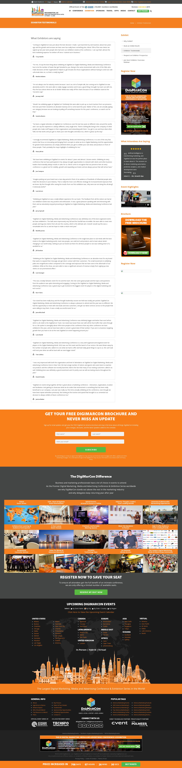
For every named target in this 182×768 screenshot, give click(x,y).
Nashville (58, 624)
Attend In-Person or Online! (95, 2)
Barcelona (106, 624)
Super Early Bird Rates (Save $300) (119, 2)
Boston (36, 624)
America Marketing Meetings (143, 705)
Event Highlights (130, 186)
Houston (37, 640)
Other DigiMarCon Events (142, 2)
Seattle (57, 640)
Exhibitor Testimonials (132, 51)
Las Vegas (37, 643)
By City (88, 608)
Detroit (36, 636)
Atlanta (36, 622)
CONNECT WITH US (90, 718)
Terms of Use (102, 759)
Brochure (126, 213)
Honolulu (37, 638)
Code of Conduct (91, 759)
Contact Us (57, 715)
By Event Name (78, 608)
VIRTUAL (143, 619)
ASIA (125, 619)
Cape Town (107, 643)
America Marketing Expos (121, 715)
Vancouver (83, 626)
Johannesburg (107, 646)
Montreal (83, 622)
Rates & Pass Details (60, 705)
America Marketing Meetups (143, 707)
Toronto (82, 624)
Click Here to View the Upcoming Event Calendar (91, 612)
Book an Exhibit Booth (132, 46)
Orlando (58, 629)
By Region (112, 608)
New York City (60, 626)
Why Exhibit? (128, 41)
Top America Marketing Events (122, 710)
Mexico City (84, 632)
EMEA (144, 629)
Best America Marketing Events (122, 707)
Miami (57, 622)
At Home (145, 626)
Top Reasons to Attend (40, 712)
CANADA (82, 619)
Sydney (126, 640)
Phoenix (58, 633)
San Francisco (60, 638)
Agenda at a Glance (39, 705)
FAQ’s (34, 715)
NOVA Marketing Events (112, 733)
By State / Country (100, 608)
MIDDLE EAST (107, 630)
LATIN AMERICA (84, 630)
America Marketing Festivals (142, 703)
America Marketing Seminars (143, 710)
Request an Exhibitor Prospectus (136, 55)
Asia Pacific (145, 624)
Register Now (128, 71)
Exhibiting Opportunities (61, 712)
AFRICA (104, 638)
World (144, 633)
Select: (67, 608)
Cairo (105, 641)
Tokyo (126, 629)
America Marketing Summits (142, 712)
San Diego (58, 636)
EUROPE (104, 619)
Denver (36, 633)
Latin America (146, 631)
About (35, 703)
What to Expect (37, 707)
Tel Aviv (105, 635)
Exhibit (124, 35)
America (58, 643)
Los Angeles (38, 645)
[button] (145, 149)
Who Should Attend (39, 710)
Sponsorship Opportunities (62, 710)
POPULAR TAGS (118, 699)
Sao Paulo (83, 637)
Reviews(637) (141, 7)
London (82, 643)
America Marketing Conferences (122, 712)
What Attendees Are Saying (135, 141)
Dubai (105, 632)
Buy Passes (57, 703)
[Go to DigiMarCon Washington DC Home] (37, 17)
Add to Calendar (66, 2)
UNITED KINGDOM (86, 641)
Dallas (36, 631)
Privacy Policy (79, 759)
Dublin (105, 626)
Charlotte (37, 626)
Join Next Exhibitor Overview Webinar (134, 61)
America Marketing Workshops (143, 715)
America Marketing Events (121, 703)
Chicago (36, 629)
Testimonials (58, 707)
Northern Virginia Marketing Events (92, 733)
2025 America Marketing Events (122, 705)
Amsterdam (107, 622)
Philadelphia (59, 631)
